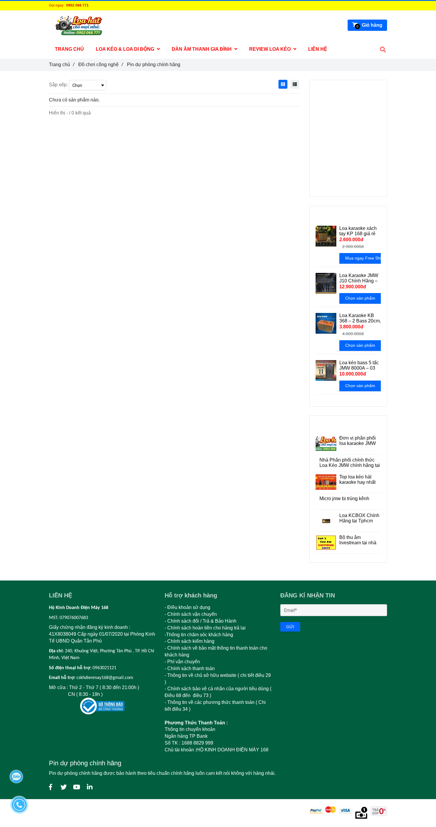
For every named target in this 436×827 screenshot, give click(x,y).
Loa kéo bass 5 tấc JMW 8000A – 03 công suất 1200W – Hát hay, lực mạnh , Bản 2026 (359, 365)
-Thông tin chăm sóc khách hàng (199, 634)
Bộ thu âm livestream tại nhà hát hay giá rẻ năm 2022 (358, 540)
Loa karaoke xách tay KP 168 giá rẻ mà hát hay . (358, 231)
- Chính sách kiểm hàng (189, 641)
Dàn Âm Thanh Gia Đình (202, 49)
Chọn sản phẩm (360, 298)
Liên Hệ (317, 49)
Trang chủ (61, 64)
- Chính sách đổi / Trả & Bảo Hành (200, 621)
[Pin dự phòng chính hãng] (50, 787)
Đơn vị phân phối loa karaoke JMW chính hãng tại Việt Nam (358, 440)
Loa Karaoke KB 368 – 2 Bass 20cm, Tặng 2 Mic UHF (360, 318)
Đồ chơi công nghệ (100, 64)
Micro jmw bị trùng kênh (344, 498)
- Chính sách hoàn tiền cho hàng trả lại (205, 627)
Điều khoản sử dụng (188, 607)
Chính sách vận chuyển (192, 614)
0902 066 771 (77, 5)
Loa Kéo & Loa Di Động (125, 49)
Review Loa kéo (270, 49)
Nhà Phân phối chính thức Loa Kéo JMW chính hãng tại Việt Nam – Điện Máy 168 (349, 462)
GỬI (290, 626)
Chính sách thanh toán (191, 668)
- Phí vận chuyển (183, 661)
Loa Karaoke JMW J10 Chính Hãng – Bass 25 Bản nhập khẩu (358, 278)
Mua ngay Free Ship (364, 258)
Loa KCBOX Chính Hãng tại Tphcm (359, 518)
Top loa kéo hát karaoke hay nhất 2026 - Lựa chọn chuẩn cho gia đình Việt (359, 479)
